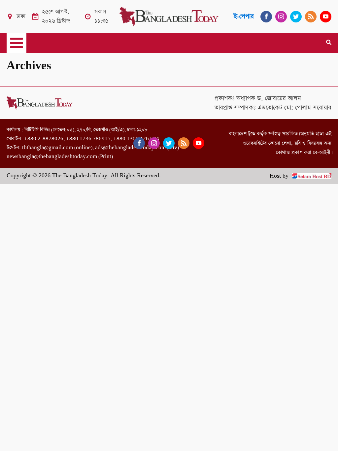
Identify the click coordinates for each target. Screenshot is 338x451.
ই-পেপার (244, 16)
